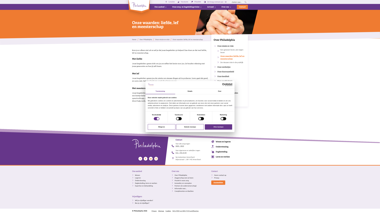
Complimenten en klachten (184, 191)
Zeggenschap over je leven (184, 178)
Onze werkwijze (223, 67)
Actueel (210, 7)
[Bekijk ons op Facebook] (145, 159)
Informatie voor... (181, 188)
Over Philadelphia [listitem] (145, 39)
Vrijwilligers (137, 196)
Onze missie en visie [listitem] (162, 39)
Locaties (172, 2)
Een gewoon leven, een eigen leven (231, 51)
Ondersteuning (222, 147)
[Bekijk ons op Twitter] (140, 159)
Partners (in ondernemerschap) (185, 186)
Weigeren (161, 127)
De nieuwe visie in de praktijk (231, 62)
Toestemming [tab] (160, 91)
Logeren (138, 178)
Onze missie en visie (225, 46)
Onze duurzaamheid (225, 72)
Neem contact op (220, 175)
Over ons (225, 7)
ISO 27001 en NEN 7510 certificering (185, 211)
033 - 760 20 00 (181, 153)
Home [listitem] (134, 39)
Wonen (137, 175)
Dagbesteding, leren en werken (146, 183)
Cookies (168, 211)
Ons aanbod (159, 7)
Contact (242, 7)
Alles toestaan (218, 127)
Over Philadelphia (224, 39)
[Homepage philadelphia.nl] (150, 144)
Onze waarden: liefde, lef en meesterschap (232, 57)
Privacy (216, 178)
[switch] (179, 118)
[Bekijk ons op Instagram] (156, 159)
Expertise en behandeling (144, 186)
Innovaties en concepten (183, 183)
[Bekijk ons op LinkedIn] (151, 159)
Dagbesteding (221, 152)
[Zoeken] (245, 1)
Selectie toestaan (190, 127)
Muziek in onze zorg (182, 180)
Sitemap (161, 211)
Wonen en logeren (223, 142)
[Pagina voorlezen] (226, 2)
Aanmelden (218, 182)
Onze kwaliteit (223, 76)
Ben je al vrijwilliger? (142, 203)
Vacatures (184, 2)
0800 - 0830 (180, 146)
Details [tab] (190, 91)
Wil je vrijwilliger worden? (144, 200)
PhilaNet (197, 2)
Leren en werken (223, 157)
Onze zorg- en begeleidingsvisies (186, 7)
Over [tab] (219, 91)
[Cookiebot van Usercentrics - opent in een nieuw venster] (223, 84)
